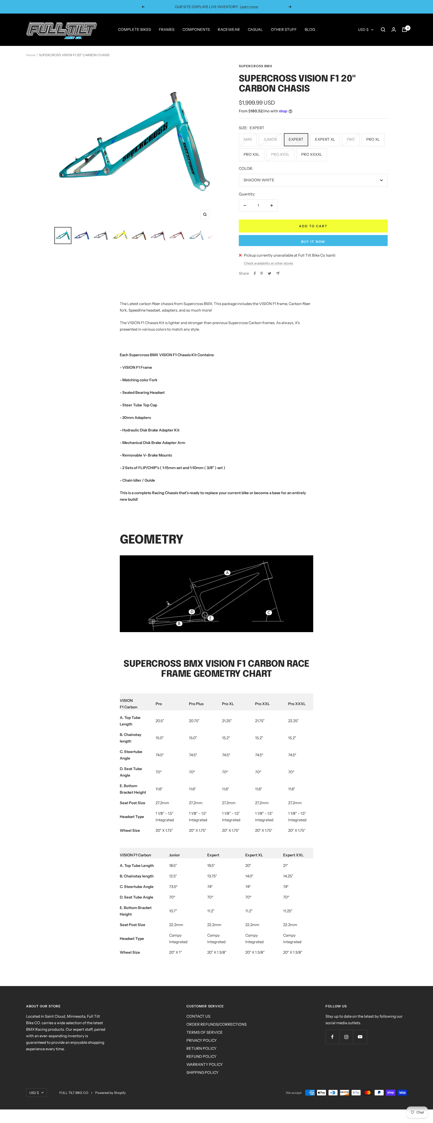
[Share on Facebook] (255, 273)
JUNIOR (270, 139)
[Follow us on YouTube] (360, 1037)
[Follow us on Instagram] (346, 1037)
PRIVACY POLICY (201, 1040)
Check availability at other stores (268, 263)
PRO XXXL (280, 154)
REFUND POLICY (201, 1056)
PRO (351, 139)
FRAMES (166, 29)
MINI (248, 139)
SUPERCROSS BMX (255, 66)
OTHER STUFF (284, 29)
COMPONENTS (196, 29)
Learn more (246, 7)
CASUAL (255, 29)
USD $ (363, 29)
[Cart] (404, 29)
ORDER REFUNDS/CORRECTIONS (216, 1024)
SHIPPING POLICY (202, 1072)
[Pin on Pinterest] (261, 273)
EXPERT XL (325, 139)
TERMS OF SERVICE (204, 1032)
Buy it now (313, 242)
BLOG (310, 29)
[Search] (383, 29)
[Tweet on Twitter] (269, 273)
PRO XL (373, 139)
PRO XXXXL (311, 154)
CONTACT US (198, 1016)
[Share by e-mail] (277, 273)
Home (30, 55)
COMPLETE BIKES (134, 29)
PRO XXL (252, 154)
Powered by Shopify (110, 1093)
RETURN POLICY (201, 1048)
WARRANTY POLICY (204, 1064)
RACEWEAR (229, 29)
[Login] (393, 29)
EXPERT (296, 139)
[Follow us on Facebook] (332, 1037)
